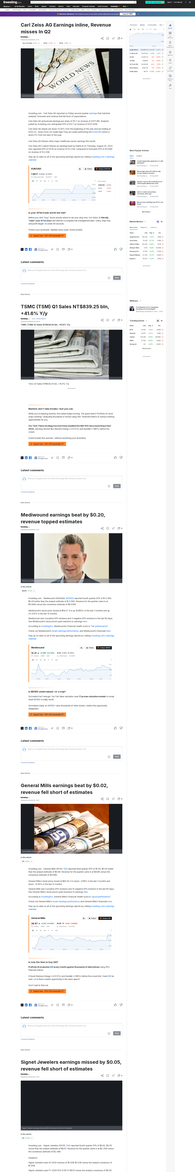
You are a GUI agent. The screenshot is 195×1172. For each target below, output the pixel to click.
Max (56, 181)
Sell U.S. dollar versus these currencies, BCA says (146, 193)
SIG (68, 1145)
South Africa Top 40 (136, 50)
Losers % (153, 227)
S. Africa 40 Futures (136, 53)
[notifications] (186, 2)
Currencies (133, 25)
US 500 (132, 60)
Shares (161, 25)
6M (45, 181)
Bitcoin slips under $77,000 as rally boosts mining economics (149, 172)
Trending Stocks (137, 321)
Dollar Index (134, 71)
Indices (142, 25)
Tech (88, 10)
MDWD (69, 598)
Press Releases (130, 10)
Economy (66, 10)
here (85, 621)
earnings (93, 113)
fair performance (99, 626)
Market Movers (136, 221)
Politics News (75, 10)
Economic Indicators (55, 10)
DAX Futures (134, 68)
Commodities (32, 10)
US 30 (132, 57)
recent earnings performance (65, 631)
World (83, 10)
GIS (65, 869)
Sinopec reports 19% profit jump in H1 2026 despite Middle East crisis (149, 182)
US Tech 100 (134, 64)
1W (37, 181)
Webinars (134, 301)
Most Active (134, 227)
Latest (7, 10)
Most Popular (17, 10)
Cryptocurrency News (105, 10)
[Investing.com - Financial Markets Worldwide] (12, 2)
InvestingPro (47, 626)
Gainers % (143, 227)
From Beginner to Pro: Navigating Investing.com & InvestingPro (147, 308)
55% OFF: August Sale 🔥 (155, 2)
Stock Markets (42, 10)
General (94, 10)
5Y (52, 181)
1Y (48, 181)
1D (33, 181)
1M (40, 181)
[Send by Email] (63, 249)
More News (146, 212)
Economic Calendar (88, 6)
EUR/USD (97, 132)
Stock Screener (103, 6)
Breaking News (118, 10)
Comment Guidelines (28, 284)
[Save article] (107, 38)
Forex (25, 10)
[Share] (102, 38)
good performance (101, 896)
